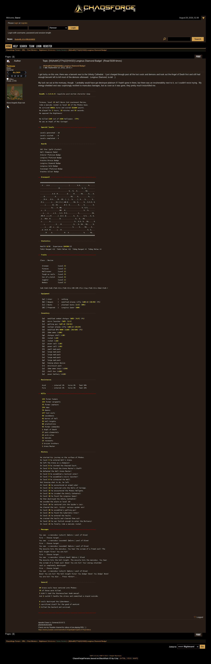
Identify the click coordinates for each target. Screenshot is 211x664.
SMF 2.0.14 (94, 656)
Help (15, 46)
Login (38, 46)
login (16, 23)
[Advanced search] (164, 39)
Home (8, 46)
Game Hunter (61, 50)
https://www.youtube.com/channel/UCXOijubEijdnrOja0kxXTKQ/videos (64, 630)
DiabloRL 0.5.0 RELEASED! (25, 39)
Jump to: (173, 647)
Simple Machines (115, 656)
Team (31, 46)
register (24, 23)
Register (47, 46)
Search (23, 46)
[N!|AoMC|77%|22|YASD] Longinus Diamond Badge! (64, 66)
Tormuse (11, 66)
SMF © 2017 (103, 656)
